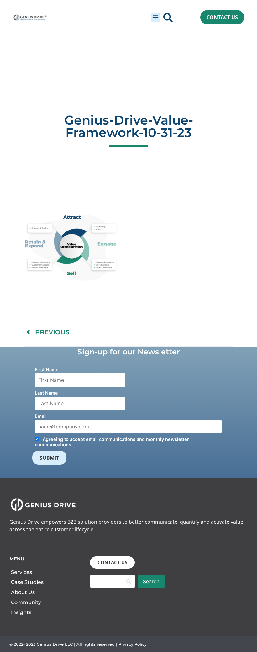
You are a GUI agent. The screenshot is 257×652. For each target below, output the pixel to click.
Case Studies (27, 582)
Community (26, 602)
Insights (21, 612)
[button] (155, 17)
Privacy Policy (132, 644)
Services (21, 572)
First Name (47, 369)
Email (41, 416)
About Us (23, 592)
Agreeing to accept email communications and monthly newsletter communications (112, 442)
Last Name (46, 392)
